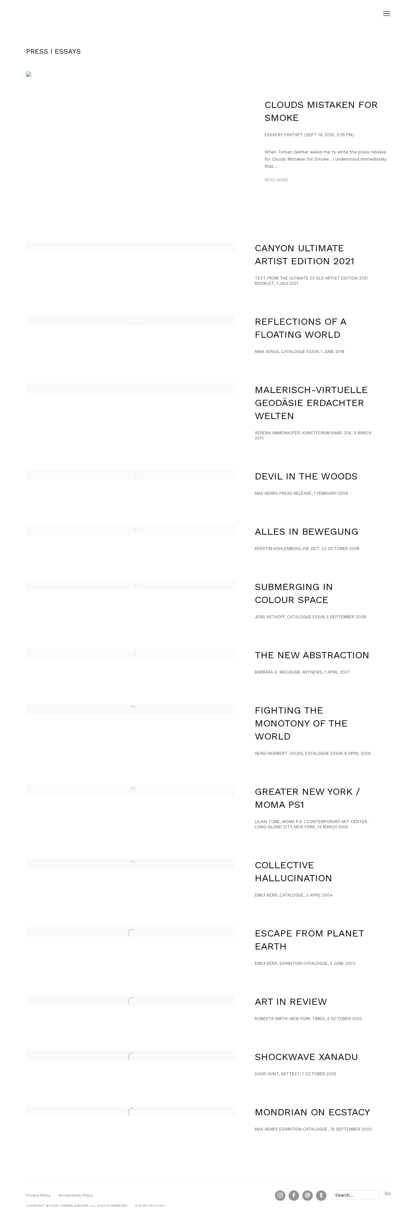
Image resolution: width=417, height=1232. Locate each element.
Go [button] (388, 1193)
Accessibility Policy (76, 1195)
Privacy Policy (38, 1195)
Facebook (294, 1195)
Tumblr (321, 1195)
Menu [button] (386, 14)
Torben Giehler (58, 13)
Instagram (280, 1195)
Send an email (307, 1195)
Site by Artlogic (150, 1205)
